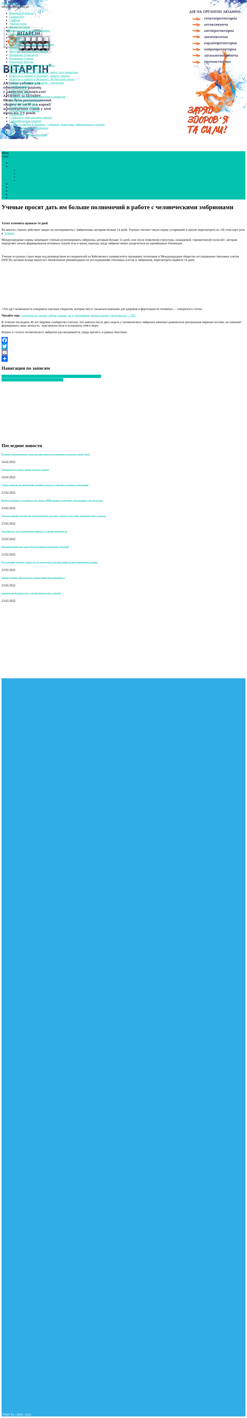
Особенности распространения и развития (37, 96)
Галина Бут (16, 16)
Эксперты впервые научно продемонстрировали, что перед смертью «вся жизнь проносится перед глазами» (54, 516)
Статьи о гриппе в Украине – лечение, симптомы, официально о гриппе (57, 124)
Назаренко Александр (23, 55)
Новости (15, 166)
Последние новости (22, 103)
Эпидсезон (24, 170)
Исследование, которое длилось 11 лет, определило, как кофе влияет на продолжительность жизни (49, 562)
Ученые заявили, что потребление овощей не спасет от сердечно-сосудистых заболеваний (45, 485)
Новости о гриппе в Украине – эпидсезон (36, 82)
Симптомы (16, 114)
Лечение (14, 48)
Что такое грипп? (20, 131)
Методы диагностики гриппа (28, 51)
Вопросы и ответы (21, 13)
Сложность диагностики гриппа (30, 117)
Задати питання (19, 27)
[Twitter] (123, 346)
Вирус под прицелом (31, 176)
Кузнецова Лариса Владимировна (31, 44)
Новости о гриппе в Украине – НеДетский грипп (41, 79)
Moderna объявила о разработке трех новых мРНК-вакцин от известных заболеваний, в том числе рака (52, 500)
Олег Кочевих (18, 89)
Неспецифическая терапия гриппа (31, 65)
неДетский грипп (20, 190)
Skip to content (11, 3)
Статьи (14, 163)
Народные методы (21, 62)
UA (11, 197)
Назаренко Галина (21, 58)
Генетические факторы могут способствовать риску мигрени (31, 593)
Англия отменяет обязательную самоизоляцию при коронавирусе (33, 578)
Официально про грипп (25, 100)
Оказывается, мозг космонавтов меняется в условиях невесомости (34, 531)
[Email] (123, 352)
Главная (14, 20)
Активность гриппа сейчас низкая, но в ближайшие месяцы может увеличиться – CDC (78, 315)
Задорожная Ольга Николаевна (29, 30)
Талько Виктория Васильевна (28, 128)
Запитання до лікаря (22, 34)
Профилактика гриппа (24, 107)
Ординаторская (19, 93)
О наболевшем (19, 86)
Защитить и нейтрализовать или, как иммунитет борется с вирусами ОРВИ (51, 376)
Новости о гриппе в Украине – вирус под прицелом (43, 72)
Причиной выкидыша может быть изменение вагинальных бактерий (35, 547)
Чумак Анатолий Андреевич (28, 135)
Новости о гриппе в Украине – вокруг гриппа (39, 75)
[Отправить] (123, 359)
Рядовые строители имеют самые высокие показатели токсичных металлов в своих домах (46, 454)
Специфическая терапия (25, 121)
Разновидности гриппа (24, 110)
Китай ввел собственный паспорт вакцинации (32, 379)
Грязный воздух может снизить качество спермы (25, 470)
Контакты (15, 37)
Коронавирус (18, 41)
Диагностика (17, 23)
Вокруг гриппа (27, 173)
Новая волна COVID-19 (25, 68)
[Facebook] (123, 340)
